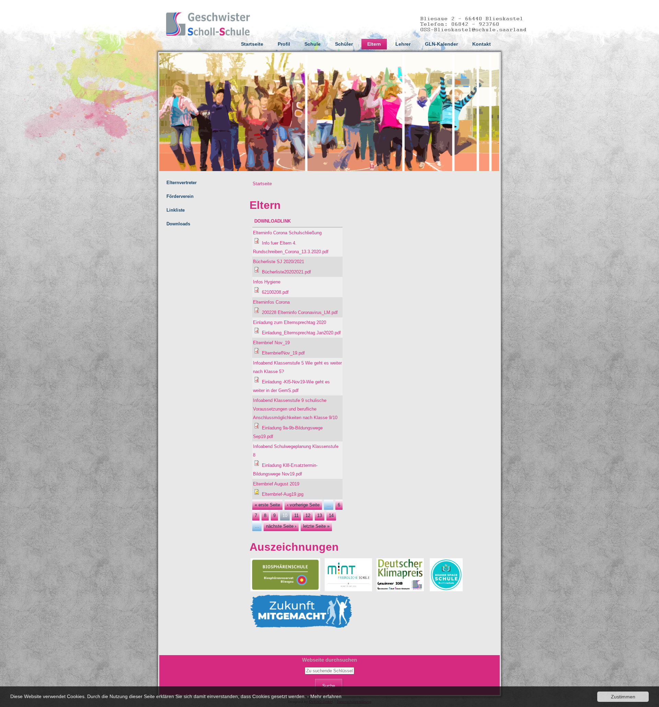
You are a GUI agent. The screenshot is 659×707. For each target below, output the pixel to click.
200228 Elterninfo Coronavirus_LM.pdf (300, 312)
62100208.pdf (275, 292)
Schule (312, 44)
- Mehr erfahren (324, 696)
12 (307, 515)
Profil (284, 44)
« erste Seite (267, 504)
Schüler (344, 44)
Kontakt (481, 44)
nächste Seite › (281, 526)
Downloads (178, 223)
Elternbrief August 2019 (276, 483)
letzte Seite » (316, 526)
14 (331, 515)
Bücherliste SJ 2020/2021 (278, 261)
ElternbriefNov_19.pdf (283, 353)
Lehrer (403, 44)
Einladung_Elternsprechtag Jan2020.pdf (301, 332)
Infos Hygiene (266, 281)
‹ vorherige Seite (303, 504)
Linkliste (175, 210)
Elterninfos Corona (271, 302)
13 (319, 515)
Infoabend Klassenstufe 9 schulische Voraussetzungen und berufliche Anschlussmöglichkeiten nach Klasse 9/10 (295, 409)
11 (296, 515)
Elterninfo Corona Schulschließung (287, 232)
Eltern (374, 44)
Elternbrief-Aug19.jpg (282, 494)
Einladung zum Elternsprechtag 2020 (289, 322)
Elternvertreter (181, 182)
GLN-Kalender (441, 44)
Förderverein (180, 196)
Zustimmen (623, 696)
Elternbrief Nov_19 (271, 342)
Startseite (252, 44)
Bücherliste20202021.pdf (286, 271)
